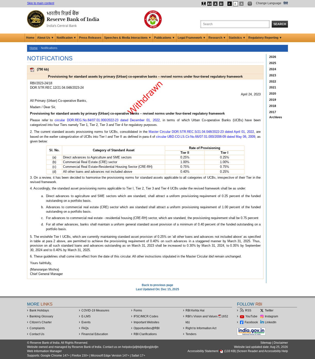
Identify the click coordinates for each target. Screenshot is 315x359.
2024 (272, 69)
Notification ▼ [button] (66, 37)
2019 (272, 100)
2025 (272, 63)
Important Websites (146, 322)
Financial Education (94, 334)
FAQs (85, 328)
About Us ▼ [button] (45, 37)
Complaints (37, 328)
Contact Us (37, 334)
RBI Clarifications (145, 334)
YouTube (251, 316)
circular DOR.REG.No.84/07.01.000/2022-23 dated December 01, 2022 (107, 120)
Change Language (268, 3)
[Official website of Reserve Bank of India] (64, 18)
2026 (272, 57)
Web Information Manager (44, 351)
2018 (272, 106)
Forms (138, 310)
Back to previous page (157, 285)
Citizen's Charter (41, 322)
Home (30, 37)
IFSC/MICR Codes (146, 316)
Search (279, 24)
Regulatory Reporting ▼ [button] (265, 37)
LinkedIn (270, 322)
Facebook (251, 322)
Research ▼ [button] (217, 37)
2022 (272, 81)
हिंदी (286, 3)
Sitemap (265, 342)
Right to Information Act (201, 328)
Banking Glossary (41, 316)
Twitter (269, 310)
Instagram (271, 316)
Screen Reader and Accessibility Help (262, 351)
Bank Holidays (39, 310)
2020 (272, 93)
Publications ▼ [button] (164, 37)
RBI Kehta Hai (195, 310)
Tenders (191, 334)
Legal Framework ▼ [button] (192, 37)
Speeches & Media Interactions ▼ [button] (127, 37)
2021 (272, 87)
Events (86, 322)
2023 (272, 75)
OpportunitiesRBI (146, 328)
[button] (203, 3)
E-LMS (86, 316)
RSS (248, 310)
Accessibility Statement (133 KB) (212, 351)
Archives (275, 117)
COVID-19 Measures (95, 310)
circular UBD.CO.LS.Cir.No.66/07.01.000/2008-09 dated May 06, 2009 (205, 136)
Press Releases (90, 37)
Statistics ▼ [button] (237, 37)
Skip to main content (40, 3)
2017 (272, 112)
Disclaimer (281, 342)
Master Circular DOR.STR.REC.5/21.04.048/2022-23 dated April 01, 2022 (201, 132)
